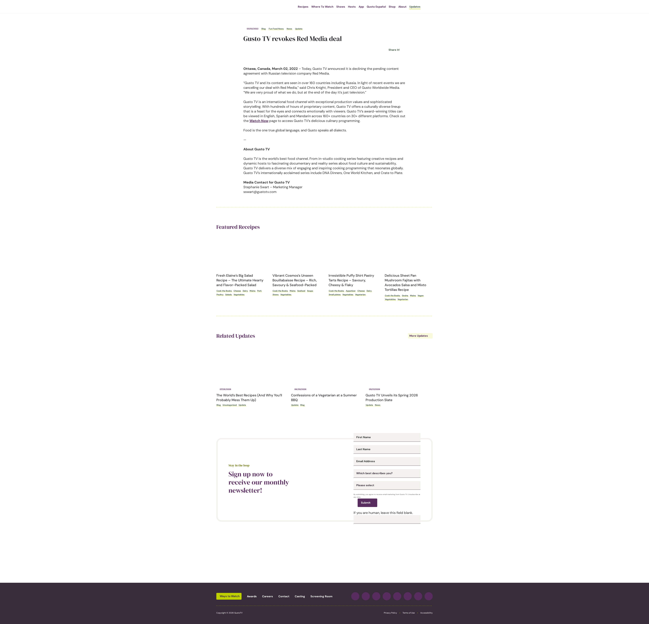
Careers (267, 596)
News (289, 29)
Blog (263, 29)
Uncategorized (230, 405)
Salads (228, 295)
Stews (276, 295)
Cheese (237, 291)
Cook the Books (224, 291)
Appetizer (351, 291)
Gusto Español (376, 6)
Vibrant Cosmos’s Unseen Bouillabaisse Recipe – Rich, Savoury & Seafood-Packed (294, 280)
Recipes (303, 6)
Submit (365, 502)
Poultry (220, 295)
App (361, 6)
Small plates (335, 295)
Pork (259, 291)
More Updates (418, 336)
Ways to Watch (230, 596)
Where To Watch (322, 6)
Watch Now (258, 121)
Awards (252, 596)
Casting (300, 596)
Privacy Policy (390, 612)
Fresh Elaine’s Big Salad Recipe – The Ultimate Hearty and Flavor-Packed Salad (239, 280)
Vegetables (239, 295)
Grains (405, 296)
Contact (283, 596)
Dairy (245, 291)
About (402, 6)
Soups (310, 291)
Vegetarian (360, 295)
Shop (392, 6)
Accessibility (426, 612)
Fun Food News (276, 29)
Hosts (352, 6)
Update (298, 29)
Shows (340, 6)
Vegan (421, 296)
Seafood (301, 291)
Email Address (365, 461)
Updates (414, 6)
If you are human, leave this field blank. (383, 513)
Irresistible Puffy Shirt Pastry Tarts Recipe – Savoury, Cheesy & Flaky (351, 280)
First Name (363, 437)
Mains (252, 291)
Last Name (363, 449)
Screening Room (321, 596)
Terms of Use (409, 612)
